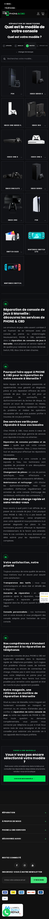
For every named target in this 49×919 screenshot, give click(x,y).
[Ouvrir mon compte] (38, 13)
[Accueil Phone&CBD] (15, 13)
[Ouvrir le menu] (4, 13)
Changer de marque (24, 52)
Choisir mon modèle (24, 779)
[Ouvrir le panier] (42, 13)
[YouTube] (32, 865)
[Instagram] (24, 865)
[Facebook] (16, 865)
